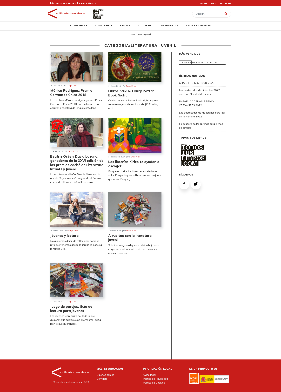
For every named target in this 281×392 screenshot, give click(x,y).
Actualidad (146, 25)
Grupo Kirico (72, 85)
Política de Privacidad (155, 378)
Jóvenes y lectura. (64, 235)
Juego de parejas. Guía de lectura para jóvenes (71, 308)
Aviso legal (149, 374)
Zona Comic (102, 25)
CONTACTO (225, 3)
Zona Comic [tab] (213, 62)
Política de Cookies (154, 382)
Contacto (102, 378)
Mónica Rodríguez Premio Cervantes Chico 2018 (71, 92)
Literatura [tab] (185, 62)
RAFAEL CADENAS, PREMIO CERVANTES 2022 (196, 103)
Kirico (124, 25)
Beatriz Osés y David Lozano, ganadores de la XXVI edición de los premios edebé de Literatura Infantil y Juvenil (76, 162)
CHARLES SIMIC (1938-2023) (197, 82)
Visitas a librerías (198, 25)
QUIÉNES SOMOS (208, 3)
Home (132, 34)
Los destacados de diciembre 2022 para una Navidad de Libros (199, 92)
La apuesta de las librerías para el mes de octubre (201, 125)
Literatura (77, 25)
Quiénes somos (105, 374)
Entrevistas (169, 25)
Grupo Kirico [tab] (199, 62)
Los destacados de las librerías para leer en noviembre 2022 (202, 114)
